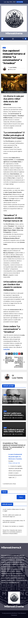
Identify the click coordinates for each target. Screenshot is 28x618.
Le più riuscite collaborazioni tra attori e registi (14, 399)
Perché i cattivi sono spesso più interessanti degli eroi (14, 415)
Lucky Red (6, 349)
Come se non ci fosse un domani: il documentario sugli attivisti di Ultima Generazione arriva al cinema (18, 362)
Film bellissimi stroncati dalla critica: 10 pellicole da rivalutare (14, 432)
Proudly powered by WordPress (9, 613)
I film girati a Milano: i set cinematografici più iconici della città (9, 360)
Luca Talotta (13, 67)
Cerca (4, 492)
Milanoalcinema (14, 33)
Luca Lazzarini (18, 401)
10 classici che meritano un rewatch (13, 526)
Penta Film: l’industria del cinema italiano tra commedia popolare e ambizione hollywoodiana (12, 531)
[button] (23, 38)
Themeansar (14, 615)
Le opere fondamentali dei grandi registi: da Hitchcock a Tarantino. (15, 457)
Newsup (23, 613)
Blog (4, 47)
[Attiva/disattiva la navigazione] (13, 39)
